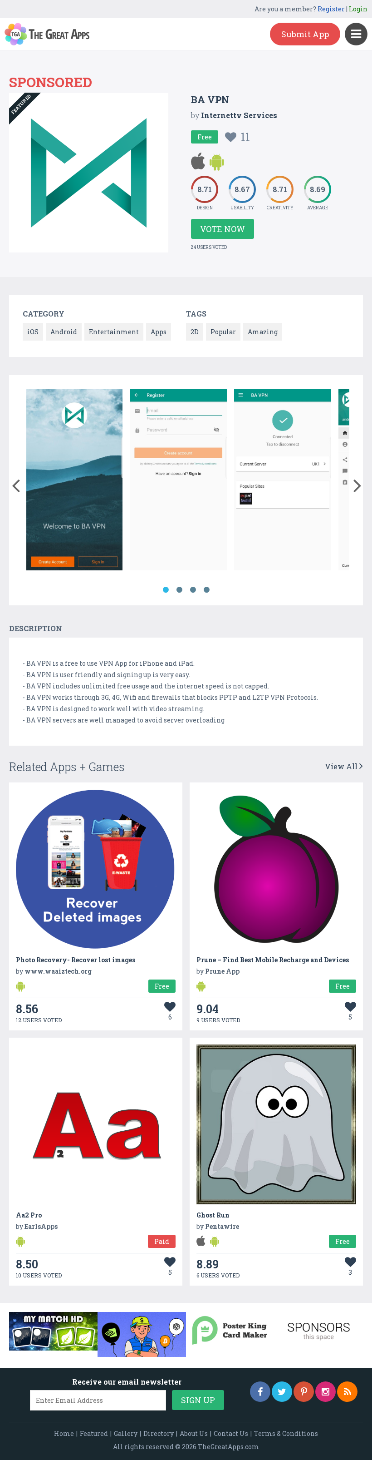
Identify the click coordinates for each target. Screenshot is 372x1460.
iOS (33, 331)
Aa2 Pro (29, 1215)
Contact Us (231, 1433)
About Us (194, 1433)
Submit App (305, 34)
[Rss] (347, 1391)
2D (195, 331)
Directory (158, 1433)
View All (342, 766)
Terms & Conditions (286, 1433)
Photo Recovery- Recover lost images (75, 959)
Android (63, 331)
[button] (15, 483)
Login (358, 9)
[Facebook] (260, 1391)
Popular (223, 331)
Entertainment (114, 331)
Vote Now (222, 228)
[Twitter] (282, 1391)
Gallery (125, 1433)
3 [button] (192, 589)
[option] (75, 481)
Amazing (263, 331)
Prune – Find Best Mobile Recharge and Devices (272, 959)
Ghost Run (213, 1215)
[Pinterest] (304, 1391)
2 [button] (179, 589)
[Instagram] (325, 1391)
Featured (94, 1433)
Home (64, 1433)
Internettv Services (239, 115)
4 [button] (206, 589)
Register (331, 9)
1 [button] (165, 589)
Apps (158, 331)
